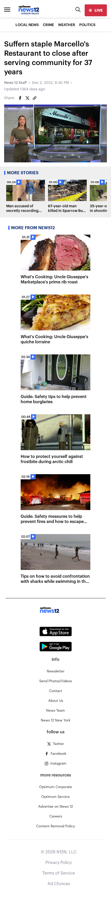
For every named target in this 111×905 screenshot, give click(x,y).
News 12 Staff (15, 83)
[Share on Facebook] (20, 98)
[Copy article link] (35, 98)
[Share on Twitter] (27, 98)
